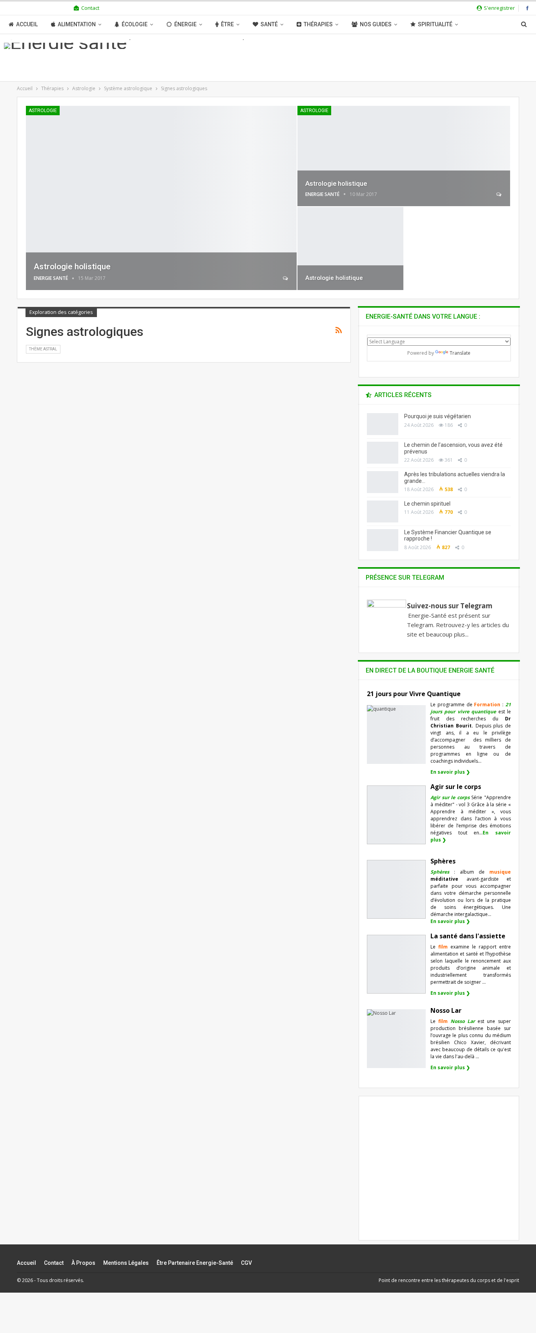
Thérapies (318, 24)
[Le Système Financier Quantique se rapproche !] (382, 540)
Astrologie (43, 110)
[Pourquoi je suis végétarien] (382, 424)
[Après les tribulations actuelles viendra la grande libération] (382, 482)
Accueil (27, 24)
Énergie (185, 24)
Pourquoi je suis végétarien (437, 416)
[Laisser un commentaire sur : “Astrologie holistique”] (286, 278)
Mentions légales (126, 1263)
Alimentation (77, 24)
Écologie (135, 24)
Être (227, 24)
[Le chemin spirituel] (382, 511)
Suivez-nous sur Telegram (449, 605)
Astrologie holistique (72, 266)
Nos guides (376, 24)
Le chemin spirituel (427, 504)
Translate (460, 353)
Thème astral (43, 349)
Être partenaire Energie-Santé (195, 1263)
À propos (83, 1263)
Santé (269, 24)
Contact (90, 7)
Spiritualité (435, 24)
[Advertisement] (439, 1175)
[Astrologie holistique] (161, 197)
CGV (246, 1263)
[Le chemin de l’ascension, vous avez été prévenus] (382, 453)
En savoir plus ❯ (450, 772)
